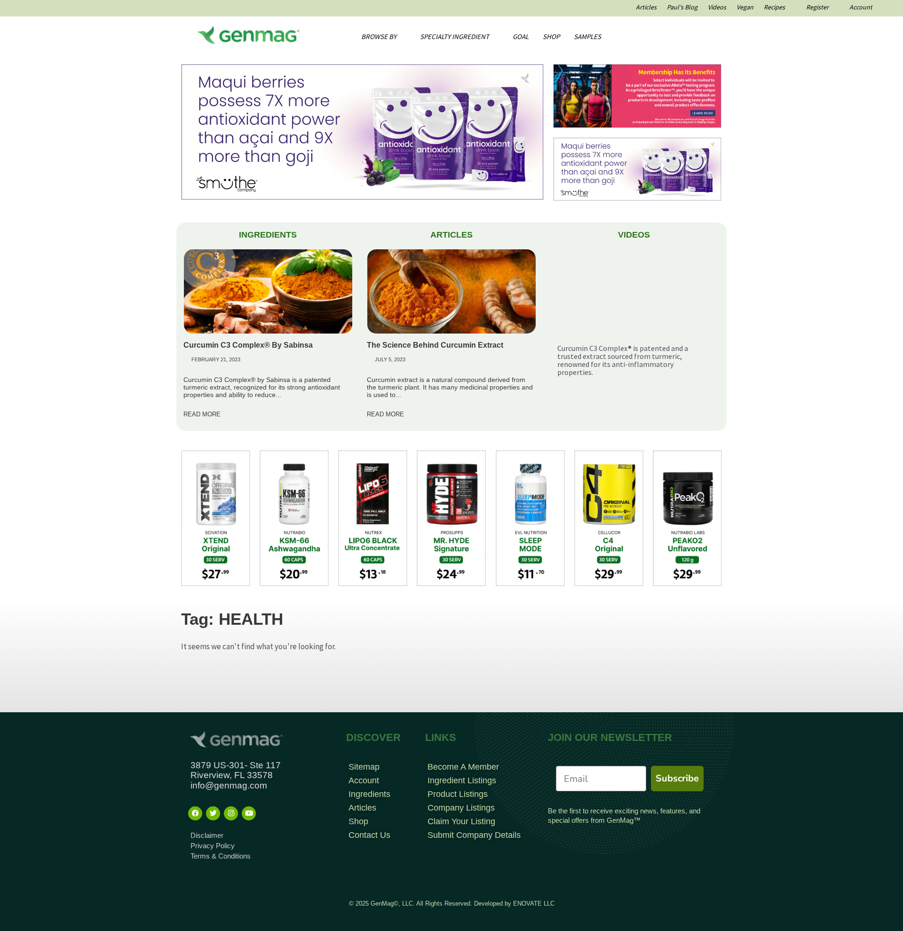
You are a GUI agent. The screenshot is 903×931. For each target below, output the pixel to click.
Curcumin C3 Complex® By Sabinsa (248, 345)
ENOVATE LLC (533, 903)
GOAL (521, 36)
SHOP (551, 36)
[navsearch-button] (680, 37)
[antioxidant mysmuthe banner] (362, 131)
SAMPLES (587, 36)
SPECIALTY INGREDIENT (454, 36)
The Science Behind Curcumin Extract (435, 345)
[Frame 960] (637, 95)
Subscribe (677, 778)
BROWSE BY (378, 36)
